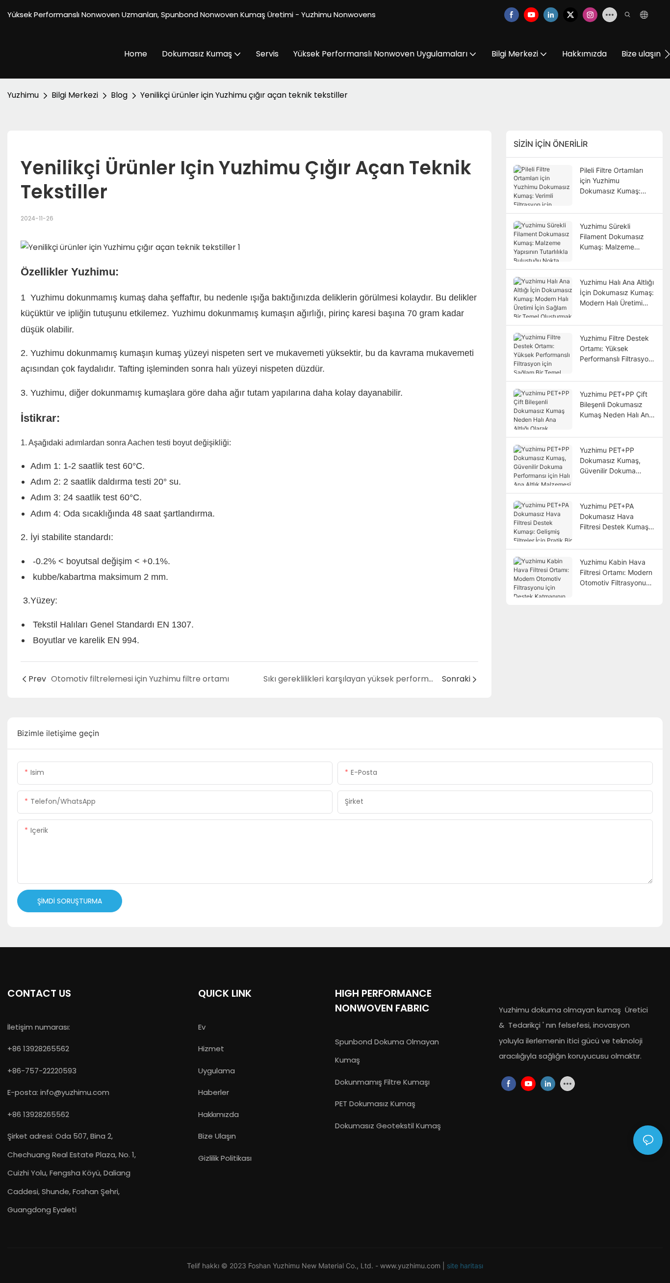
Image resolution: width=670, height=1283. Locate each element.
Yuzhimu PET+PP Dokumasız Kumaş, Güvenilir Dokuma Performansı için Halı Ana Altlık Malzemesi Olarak (612, 461)
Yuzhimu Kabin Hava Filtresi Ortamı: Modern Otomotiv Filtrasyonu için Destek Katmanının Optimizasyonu (616, 573)
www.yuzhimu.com (411, 1265)
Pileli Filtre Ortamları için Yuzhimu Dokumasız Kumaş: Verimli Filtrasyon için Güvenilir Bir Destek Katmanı (613, 181)
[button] (667, 54)
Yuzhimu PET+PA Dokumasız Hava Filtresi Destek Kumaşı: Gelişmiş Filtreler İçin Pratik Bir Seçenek (616, 517)
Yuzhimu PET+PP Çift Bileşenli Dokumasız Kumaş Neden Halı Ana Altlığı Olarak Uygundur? (616, 405)
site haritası (465, 1265)
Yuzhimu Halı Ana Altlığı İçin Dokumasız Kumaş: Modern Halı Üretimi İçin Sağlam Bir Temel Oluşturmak (617, 293)
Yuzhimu (23, 95)
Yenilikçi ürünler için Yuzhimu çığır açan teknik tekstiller (244, 95)
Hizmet (211, 1048)
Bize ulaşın (217, 1136)
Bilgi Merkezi (75, 95)
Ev (202, 1027)
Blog (119, 95)
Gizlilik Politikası (225, 1158)
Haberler (213, 1092)
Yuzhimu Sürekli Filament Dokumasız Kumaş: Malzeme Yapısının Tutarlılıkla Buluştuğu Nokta (612, 237)
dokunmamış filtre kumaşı (382, 1082)
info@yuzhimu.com (74, 1092)
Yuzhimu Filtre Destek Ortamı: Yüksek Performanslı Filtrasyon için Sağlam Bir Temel (616, 349)
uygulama (216, 1070)
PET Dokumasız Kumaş (375, 1103)
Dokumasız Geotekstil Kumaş (388, 1125)
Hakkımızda (218, 1114)
